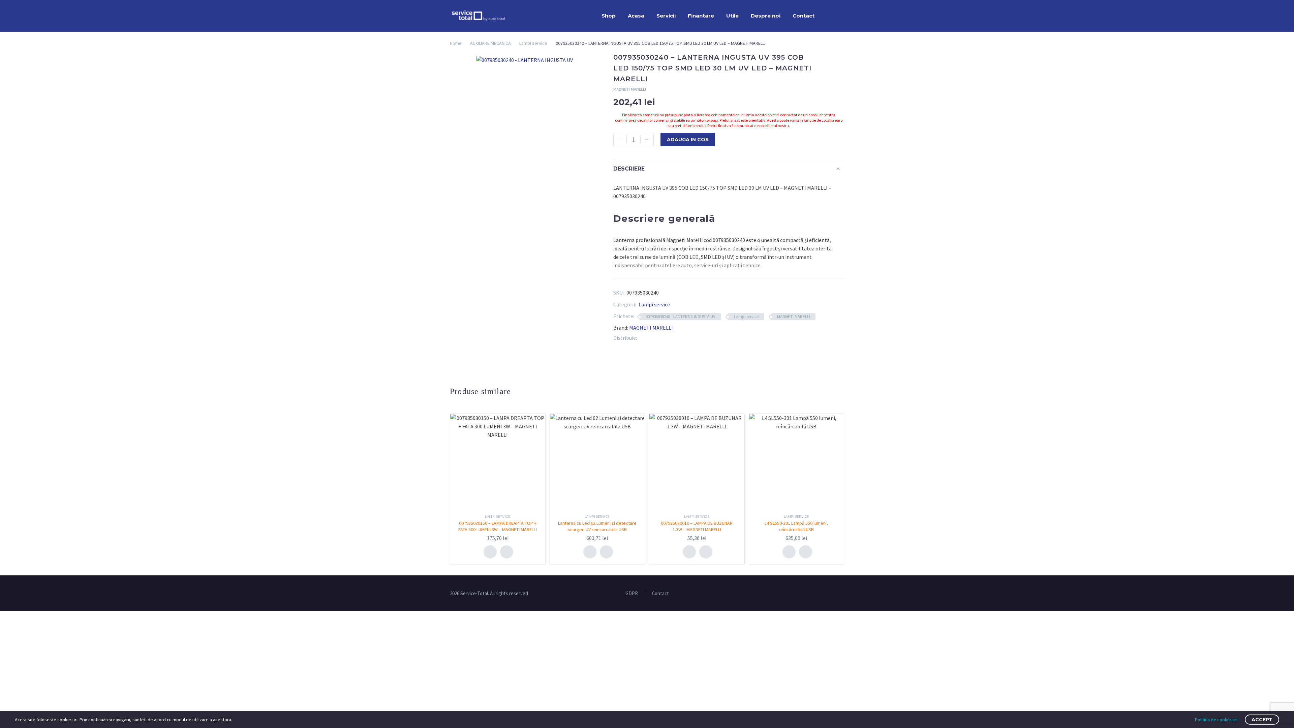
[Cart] (842, 16)
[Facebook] (642, 338)
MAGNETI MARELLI (793, 317)
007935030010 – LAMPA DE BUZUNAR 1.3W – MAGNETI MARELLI (697, 526)
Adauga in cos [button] (490, 551)
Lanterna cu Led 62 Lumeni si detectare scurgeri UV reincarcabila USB (597, 526)
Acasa (636, 15)
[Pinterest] (652, 338)
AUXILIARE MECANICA (490, 43)
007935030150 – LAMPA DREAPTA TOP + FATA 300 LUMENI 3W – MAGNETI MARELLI (497, 526)
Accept (1262, 720)
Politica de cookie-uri (1216, 720)
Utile (732, 15)
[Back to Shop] (834, 58)
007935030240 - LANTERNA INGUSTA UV (680, 317)
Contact (803, 15)
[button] (506, 551)
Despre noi (765, 15)
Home (456, 43)
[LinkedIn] (662, 338)
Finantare (701, 15)
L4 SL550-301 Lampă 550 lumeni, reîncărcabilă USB (796, 526)
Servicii (666, 15)
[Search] (827, 16)
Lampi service (533, 43)
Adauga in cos (688, 139)
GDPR (631, 593)
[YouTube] (842, 594)
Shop (609, 15)
